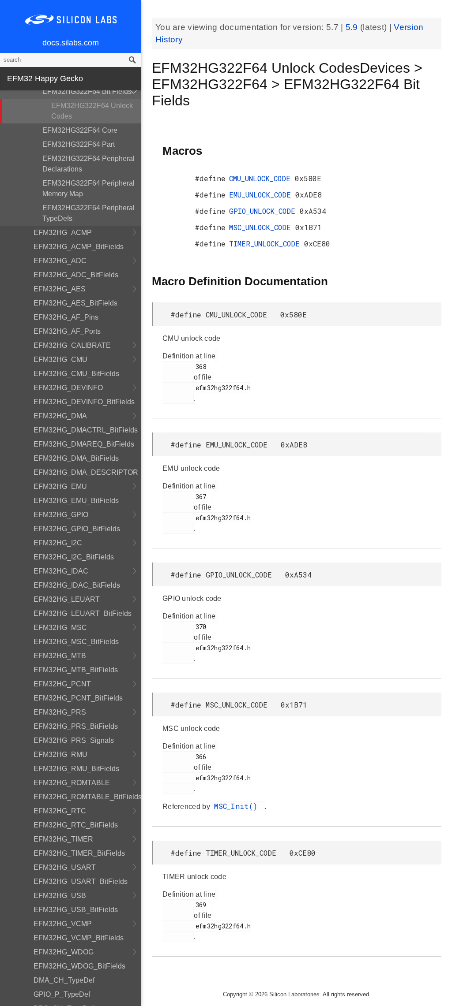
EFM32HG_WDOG (64, 952)
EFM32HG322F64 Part (78, 144)
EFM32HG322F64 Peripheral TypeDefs (88, 213)
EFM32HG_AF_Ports (67, 331)
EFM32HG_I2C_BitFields (74, 557)
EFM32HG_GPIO (61, 514)
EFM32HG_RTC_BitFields (76, 825)
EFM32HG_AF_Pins (66, 317)
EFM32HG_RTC (60, 811)
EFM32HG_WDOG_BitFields (79, 966)
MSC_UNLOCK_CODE (262, 227)
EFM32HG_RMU (60, 754)
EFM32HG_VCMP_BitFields (79, 938)
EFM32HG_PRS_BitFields (76, 726)
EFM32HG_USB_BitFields (76, 909)
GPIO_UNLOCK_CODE (264, 211)
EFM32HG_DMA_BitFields (76, 458)
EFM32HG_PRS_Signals (74, 740)
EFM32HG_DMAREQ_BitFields (84, 444)
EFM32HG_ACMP (63, 232)
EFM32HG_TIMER (63, 839)
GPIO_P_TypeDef (62, 994)
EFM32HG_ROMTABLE (72, 782)
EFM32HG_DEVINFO (68, 387)
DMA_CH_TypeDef (64, 980)
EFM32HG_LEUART (67, 599)
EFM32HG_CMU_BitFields (76, 373)
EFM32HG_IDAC (61, 571)
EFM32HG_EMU (60, 486)
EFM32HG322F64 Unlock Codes (92, 111)
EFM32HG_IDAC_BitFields (77, 585)
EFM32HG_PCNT (62, 684)
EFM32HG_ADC (60, 261)
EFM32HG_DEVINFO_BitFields (84, 402)
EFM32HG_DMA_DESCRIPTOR (86, 472)
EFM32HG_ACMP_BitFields (79, 246)
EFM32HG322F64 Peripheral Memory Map (88, 188)
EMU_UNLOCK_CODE (262, 194)
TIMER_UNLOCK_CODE (266, 243)
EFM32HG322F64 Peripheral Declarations (88, 164)
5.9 (353, 27)
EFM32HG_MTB (60, 655)
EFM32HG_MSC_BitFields (76, 641)
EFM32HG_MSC (60, 627)
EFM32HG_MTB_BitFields (76, 670)
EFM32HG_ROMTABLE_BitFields (87, 797)
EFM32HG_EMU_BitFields (76, 500)
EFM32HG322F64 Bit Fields (87, 91)
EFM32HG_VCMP (63, 924)
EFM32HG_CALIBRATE (72, 345)
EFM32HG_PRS (60, 712)
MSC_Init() (238, 806)
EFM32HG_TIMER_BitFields (79, 853)
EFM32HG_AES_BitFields (75, 303)
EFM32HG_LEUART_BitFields (83, 613)
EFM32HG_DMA (60, 416)
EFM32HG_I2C (58, 543)
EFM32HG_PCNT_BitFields (78, 698)
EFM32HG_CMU (60, 359)
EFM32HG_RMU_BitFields (76, 768)
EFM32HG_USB (60, 895)
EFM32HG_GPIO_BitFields (77, 529)
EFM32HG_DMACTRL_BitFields (86, 430)
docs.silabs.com (70, 42)
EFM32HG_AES (60, 289)
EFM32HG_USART (65, 867)
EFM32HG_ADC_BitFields (76, 275)
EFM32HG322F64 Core (79, 130)
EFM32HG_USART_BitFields (81, 881)
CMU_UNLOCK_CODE (262, 178)
